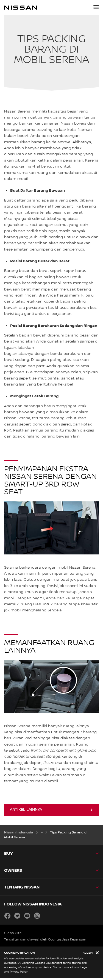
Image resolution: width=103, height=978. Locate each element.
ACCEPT (88, 952)
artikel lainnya (26, 809)
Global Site (12, 933)
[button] (96, 7)
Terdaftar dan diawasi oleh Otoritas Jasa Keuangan (45, 939)
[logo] (20, 7)
